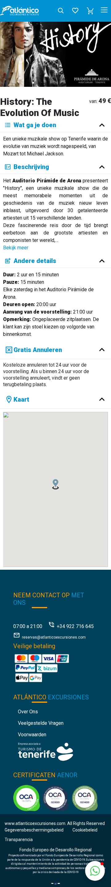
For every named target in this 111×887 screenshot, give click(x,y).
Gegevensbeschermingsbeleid (34, 829)
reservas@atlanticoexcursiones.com (54, 637)
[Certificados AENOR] (55, 797)
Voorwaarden (32, 735)
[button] (90, 11)
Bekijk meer (15, 248)
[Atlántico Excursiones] (19, 11)
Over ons (28, 712)
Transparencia (19, 839)
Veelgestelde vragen (41, 723)
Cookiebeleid (84, 829)
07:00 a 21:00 (27, 626)
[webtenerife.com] (45, 751)
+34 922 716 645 (75, 626)
